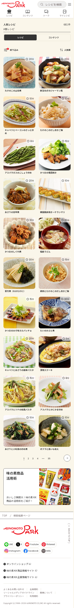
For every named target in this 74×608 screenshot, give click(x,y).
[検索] (42, 5)
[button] (52, 4)
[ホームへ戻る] (13, 4)
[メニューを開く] (69, 4)
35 (49, 458)
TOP (4, 515)
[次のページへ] (67, 458)
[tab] (53, 37)
